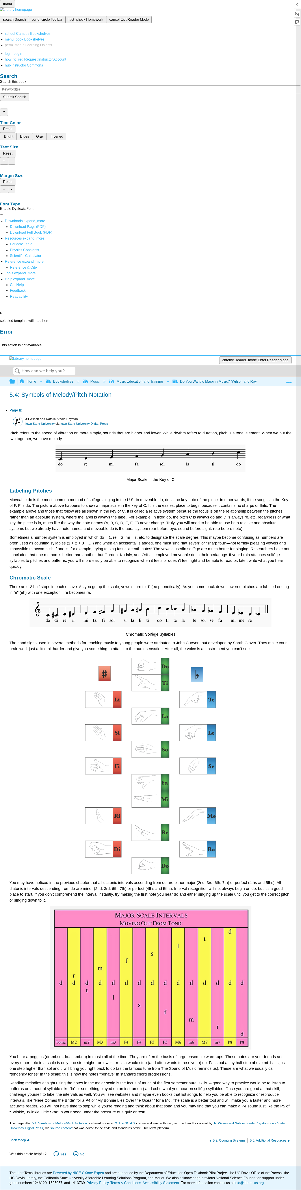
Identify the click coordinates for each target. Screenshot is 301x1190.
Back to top (17, 1140)
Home (31, 381)
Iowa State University (40, 423)
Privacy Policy (98, 1183)
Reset (7, 129)
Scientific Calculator (25, 256)
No (82, 1154)
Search (17, 371)
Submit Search (14, 97)
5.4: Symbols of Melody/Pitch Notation (59, 1123)
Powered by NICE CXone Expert (79, 1173)
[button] (18, 290)
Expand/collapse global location (289, 380)
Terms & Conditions (125, 1183)
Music (94, 381)
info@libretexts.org (249, 1183)
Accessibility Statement (161, 1183)
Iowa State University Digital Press (84, 423)
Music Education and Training (140, 381)
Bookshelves (63, 381)
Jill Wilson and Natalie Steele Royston (240, 1123)
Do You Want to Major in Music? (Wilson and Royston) (222, 381)
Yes (63, 1154)
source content (61, 1128)
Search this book (13, 81)
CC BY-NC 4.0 (124, 1123)
